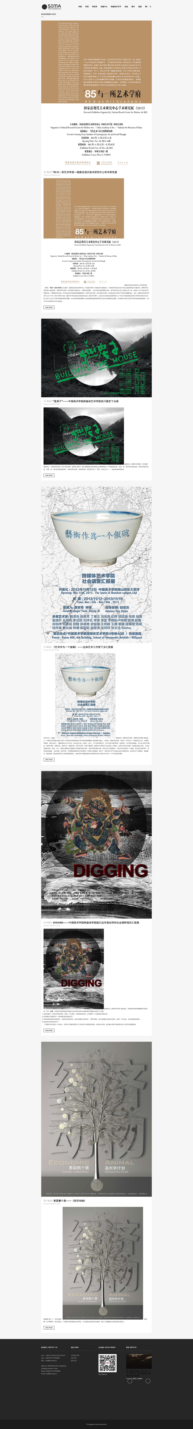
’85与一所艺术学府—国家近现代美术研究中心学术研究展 (85, 172)
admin (140, 1378)
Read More (49, 307)
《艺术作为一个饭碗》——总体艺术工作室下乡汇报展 (82, 646)
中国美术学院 (75, 1355)
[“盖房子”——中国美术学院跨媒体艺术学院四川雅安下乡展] (96, 358)
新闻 (58, 175)
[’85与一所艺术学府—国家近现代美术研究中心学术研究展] (96, 94)
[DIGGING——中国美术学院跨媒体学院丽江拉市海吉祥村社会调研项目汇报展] (96, 845)
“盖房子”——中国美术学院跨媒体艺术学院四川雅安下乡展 (86, 401)
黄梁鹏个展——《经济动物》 (70, 1200)
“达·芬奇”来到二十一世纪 (137, 1375)
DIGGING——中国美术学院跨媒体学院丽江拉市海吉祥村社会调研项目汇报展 (96, 922)
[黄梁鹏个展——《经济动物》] (96, 1119)
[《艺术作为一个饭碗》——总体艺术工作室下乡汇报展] (96, 565)
